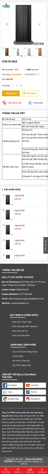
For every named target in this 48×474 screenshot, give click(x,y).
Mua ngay (11, 93)
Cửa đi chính (17, 356)
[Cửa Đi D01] (7, 244)
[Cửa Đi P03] (7, 229)
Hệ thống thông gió (21, 361)
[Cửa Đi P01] (7, 199)
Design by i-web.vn (32, 462)
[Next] (39, 24)
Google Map (13, 399)
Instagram (35, 399)
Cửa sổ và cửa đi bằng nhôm (25, 352)
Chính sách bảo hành (21, 335)
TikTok (34, 392)
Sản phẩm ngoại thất (21, 365)
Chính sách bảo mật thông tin (25, 326)
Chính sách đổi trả (20, 331)
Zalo (10, 392)
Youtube (34, 385)
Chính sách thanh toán (22, 322)
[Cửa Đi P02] (7, 214)
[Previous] (7, 24)
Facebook (12, 385)
